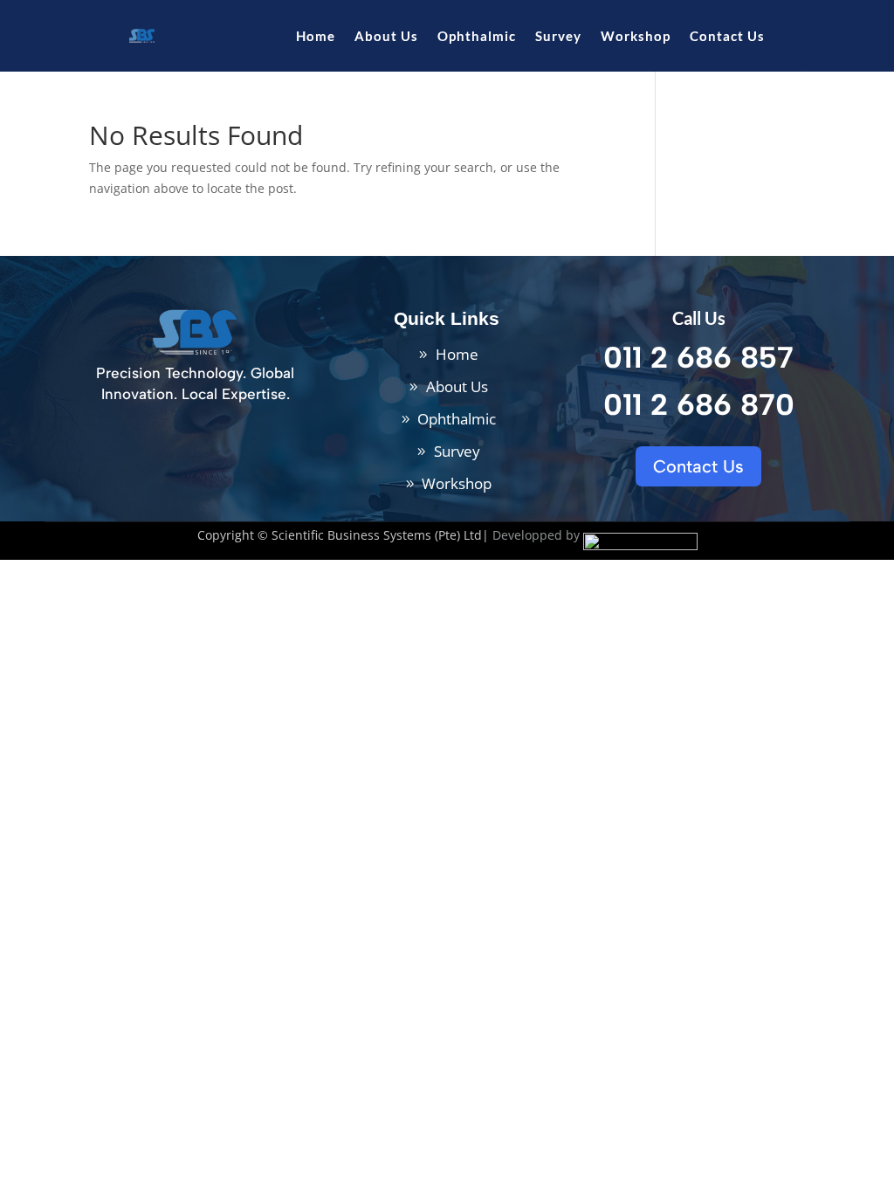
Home (315, 36)
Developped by (536, 535)
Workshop (635, 36)
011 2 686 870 (698, 405)
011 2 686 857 (698, 358)
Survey (558, 36)
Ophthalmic (476, 36)
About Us (386, 36)
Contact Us (727, 36)
